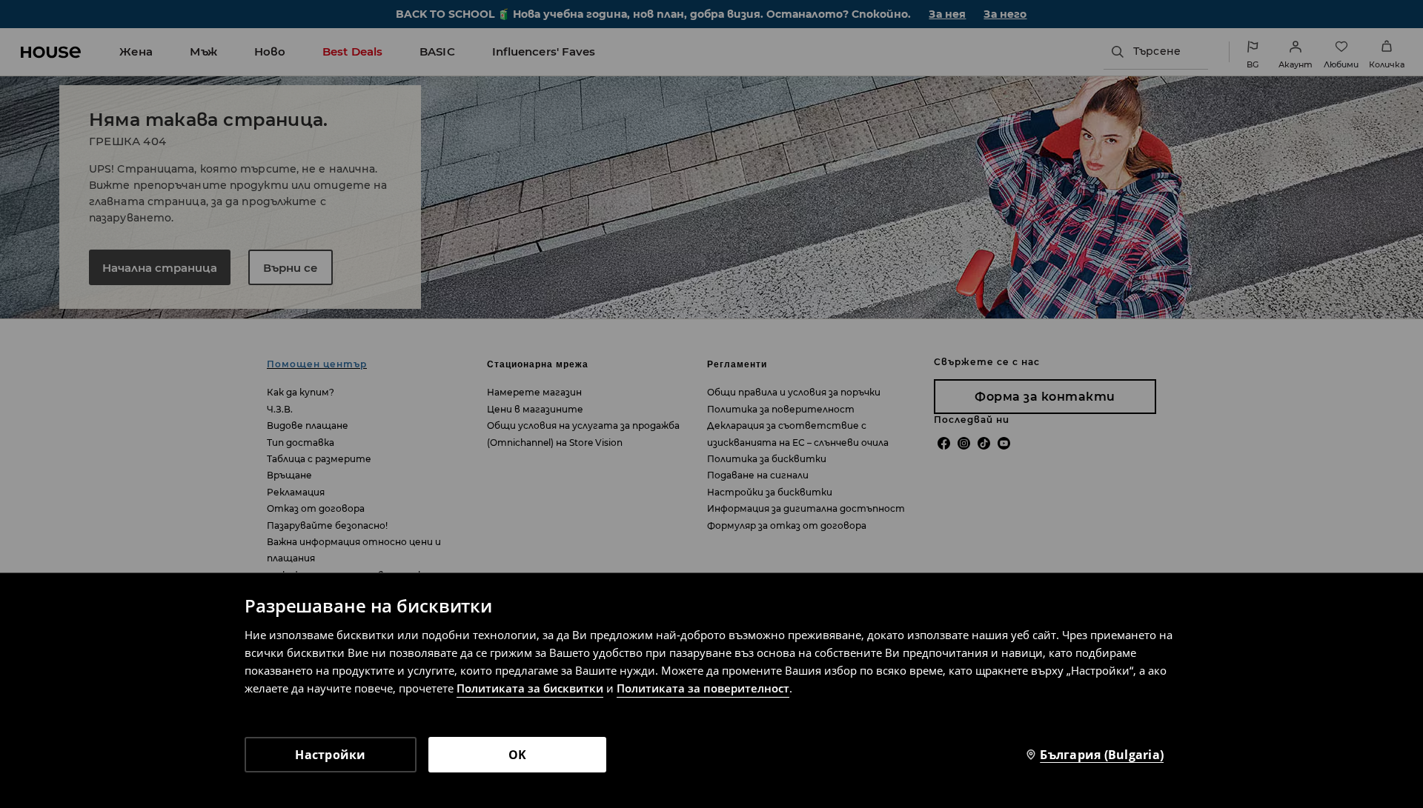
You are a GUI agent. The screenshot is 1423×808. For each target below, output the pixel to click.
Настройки (330, 755)
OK (517, 755)
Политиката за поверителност (703, 688)
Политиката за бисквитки (530, 688)
